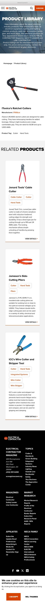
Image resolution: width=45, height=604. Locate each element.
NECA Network (30, 555)
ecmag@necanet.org (14, 476)
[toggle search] (32, 8)
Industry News (31, 466)
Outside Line (30, 472)
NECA (26, 536)
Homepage (7, 63)
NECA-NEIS (28, 547)
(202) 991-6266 (12, 472)
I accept (13, 597)
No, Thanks (31, 597)
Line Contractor (12, 505)
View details (31, 239)
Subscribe (39, 8)
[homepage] (11, 8)
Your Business (31, 479)
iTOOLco (16, 112)
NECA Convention (31, 539)
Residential (29, 474)
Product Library (20, 63)
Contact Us (10, 549)
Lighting (28, 469)
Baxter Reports (30, 513)
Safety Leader (11, 502)
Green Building (31, 459)
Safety (27, 477)
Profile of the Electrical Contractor (29, 508)
